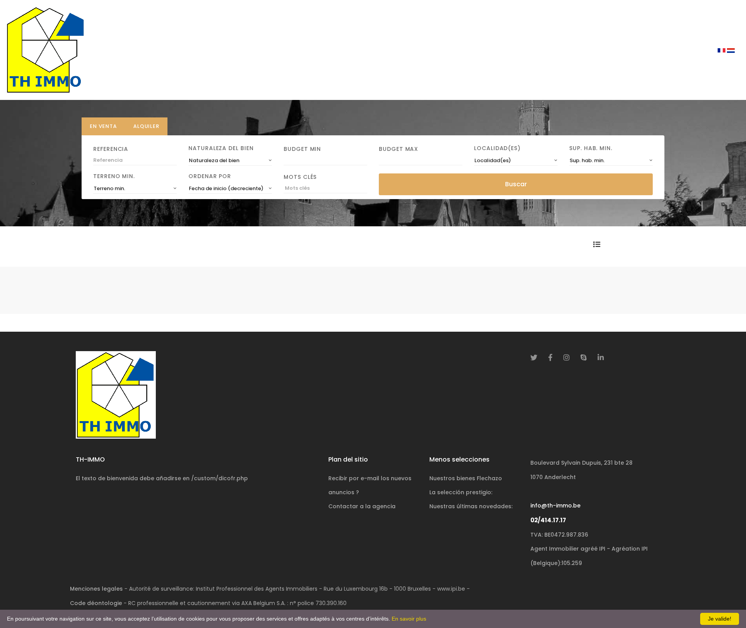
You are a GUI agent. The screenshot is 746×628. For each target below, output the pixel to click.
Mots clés (300, 177)
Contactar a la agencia (362, 506)
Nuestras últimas (470, 506)
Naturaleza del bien (221, 148)
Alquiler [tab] (146, 126)
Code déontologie (96, 603)
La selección (460, 492)
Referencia (110, 149)
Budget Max (398, 149)
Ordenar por (209, 176)
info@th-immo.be (555, 505)
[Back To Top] (724, 606)
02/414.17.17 (548, 520)
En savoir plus (409, 619)
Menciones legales (96, 589)
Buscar (516, 184)
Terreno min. (114, 176)
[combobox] (230, 160)
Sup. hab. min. (590, 148)
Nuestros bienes (465, 478)
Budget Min (302, 149)
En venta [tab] (103, 126)
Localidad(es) (497, 148)
